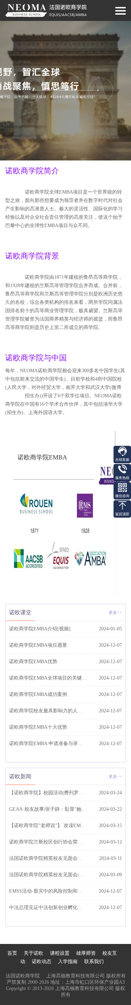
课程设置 (60, 953)
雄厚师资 (86, 953)
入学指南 (68, 961)
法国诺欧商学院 (26, 975)
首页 (12, 953)
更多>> (115, 612)
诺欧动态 (41, 961)
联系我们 (94, 961)
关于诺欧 (33, 953)
